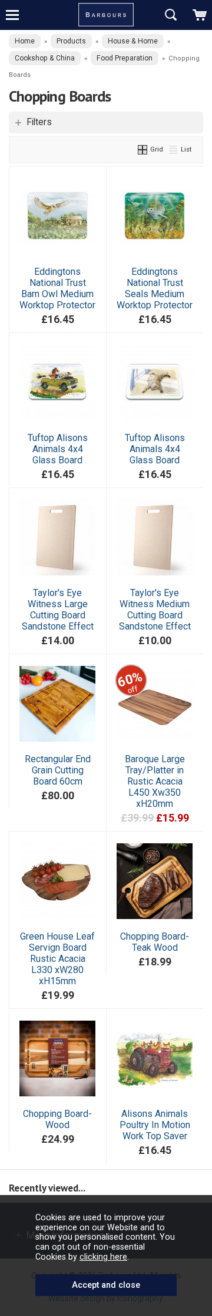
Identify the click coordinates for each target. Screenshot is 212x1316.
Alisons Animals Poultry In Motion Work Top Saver (155, 1125)
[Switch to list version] (173, 149)
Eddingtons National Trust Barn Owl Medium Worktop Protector (57, 288)
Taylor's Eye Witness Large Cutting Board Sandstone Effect (58, 609)
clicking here (103, 1256)
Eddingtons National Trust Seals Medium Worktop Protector (155, 288)
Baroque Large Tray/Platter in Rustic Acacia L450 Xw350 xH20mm (155, 781)
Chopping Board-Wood (57, 1119)
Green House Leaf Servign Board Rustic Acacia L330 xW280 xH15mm (57, 959)
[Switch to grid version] (143, 149)
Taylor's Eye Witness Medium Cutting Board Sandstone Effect (155, 609)
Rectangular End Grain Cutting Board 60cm (58, 770)
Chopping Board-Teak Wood (154, 942)
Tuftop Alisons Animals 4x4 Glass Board (58, 449)
